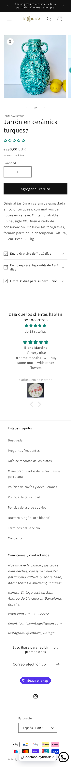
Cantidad (10, 163)
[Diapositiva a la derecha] (45, 108)
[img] (35, 326)
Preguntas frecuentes (24, 450)
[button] (9, 19)
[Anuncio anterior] (8, 5)
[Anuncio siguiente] (63, 5)
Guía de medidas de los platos (30, 461)
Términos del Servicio (24, 528)
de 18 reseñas (35, 331)
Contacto (15, 538)
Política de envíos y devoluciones (32, 487)
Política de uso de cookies (27, 507)
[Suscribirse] (57, 664)
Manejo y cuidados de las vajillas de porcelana (34, 474)
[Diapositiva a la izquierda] (26, 108)
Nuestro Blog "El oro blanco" (29, 517)
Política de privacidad (24, 497)
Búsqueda (15, 440)
